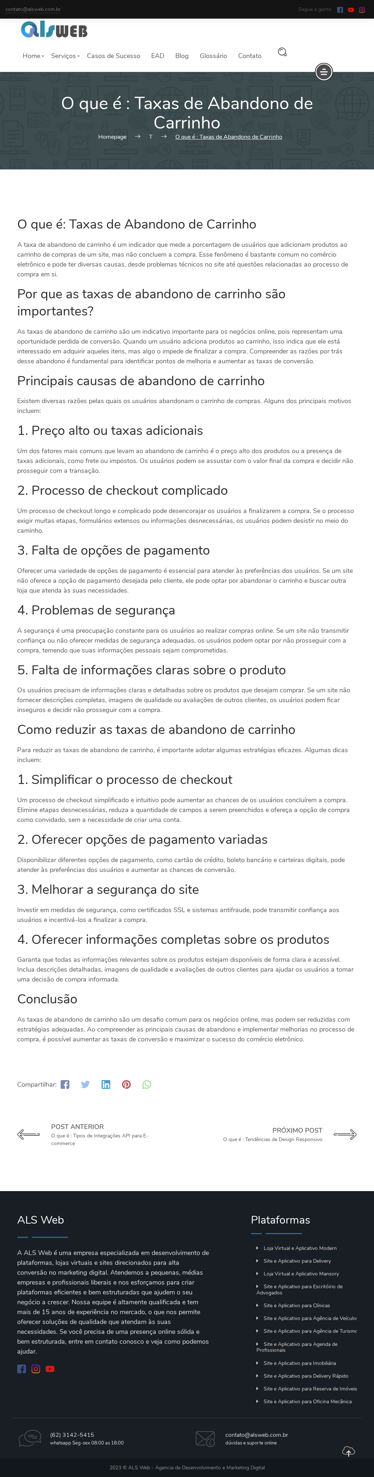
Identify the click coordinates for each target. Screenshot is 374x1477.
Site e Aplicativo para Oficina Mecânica (308, 1401)
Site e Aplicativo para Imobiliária (300, 1363)
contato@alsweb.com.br (33, 9)
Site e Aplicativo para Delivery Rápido (306, 1376)
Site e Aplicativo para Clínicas (297, 1305)
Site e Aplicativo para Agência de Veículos (311, 1318)
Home (31, 56)
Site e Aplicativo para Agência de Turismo (311, 1331)
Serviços (63, 56)
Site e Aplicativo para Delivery (297, 1261)
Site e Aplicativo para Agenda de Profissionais (296, 1347)
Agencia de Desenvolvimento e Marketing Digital (210, 1467)
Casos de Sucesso (113, 56)
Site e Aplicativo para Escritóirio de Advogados (299, 1289)
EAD (157, 56)
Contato (250, 56)
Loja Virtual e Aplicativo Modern (300, 1248)
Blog (182, 56)
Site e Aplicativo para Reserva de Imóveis (310, 1388)
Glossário (213, 56)
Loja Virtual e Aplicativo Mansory (301, 1273)
